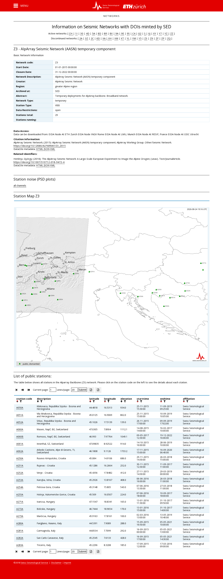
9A (116, 33)
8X (111, 33)
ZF (157, 38)
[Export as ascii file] (98, 390)
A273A (19, 516)
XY (154, 33)
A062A (19, 451)
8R (105, 33)
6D (98, 38)
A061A (19, 443)
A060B (19, 436)
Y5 (140, 38)
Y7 (160, 33)
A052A (19, 422)
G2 (139, 33)
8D (99, 33)
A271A (19, 501)
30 (81, 33)
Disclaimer (56, 562)
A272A (19, 508)
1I (76, 33)
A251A (19, 465)
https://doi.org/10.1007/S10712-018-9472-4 (39, 162)
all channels (20, 185)
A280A (19, 523)
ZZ (171, 33)
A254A (19, 487)
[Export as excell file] (91, 390)
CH (71, 33)
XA (104, 38)
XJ (149, 33)
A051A (19, 414)
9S (128, 33)
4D (87, 33)
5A (93, 33)
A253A (19, 479)
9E (122, 33)
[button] (21, 5)
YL (128, 38)
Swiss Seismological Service (34, 562)
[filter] (20, 401)
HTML (39, 149)
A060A (19, 429)
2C (92, 38)
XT (122, 38)
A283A (19, 545)
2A (80, 38)
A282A (19, 537)
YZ (166, 33)
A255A (19, 494)
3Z (86, 38)
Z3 (145, 38)
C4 (134, 33)
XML (52, 149)
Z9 (151, 38)
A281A (19, 530)
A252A (19, 472)
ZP (162, 38)
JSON (46, 149)
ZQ (169, 38)
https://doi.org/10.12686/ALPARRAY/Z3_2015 (40, 145)
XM (116, 38)
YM (134, 38)
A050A (19, 407)
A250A (19, 458)
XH (110, 38)
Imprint (67, 562)
